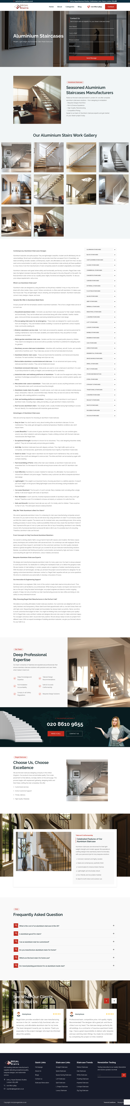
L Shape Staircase (62, 1086)
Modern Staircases (93, 337)
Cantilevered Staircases (95, 260)
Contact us (38, 1079)
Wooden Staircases (93, 410)
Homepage (39, 1067)
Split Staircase (60, 1083)
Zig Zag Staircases (93, 415)
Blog (79, 7)
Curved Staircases (93, 280)
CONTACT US (74, 733)
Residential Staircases (94, 353)
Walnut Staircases (93, 400)
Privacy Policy (122, 1102)
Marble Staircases (93, 332)
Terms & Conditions (109, 1102)
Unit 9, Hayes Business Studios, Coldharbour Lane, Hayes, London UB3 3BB (93, 1)
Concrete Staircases (94, 275)
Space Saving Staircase (63, 1075)
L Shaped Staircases (93, 317)
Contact (111, 7)
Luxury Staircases (93, 327)
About (59, 7)
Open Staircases (92, 348)
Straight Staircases (93, 384)
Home (51, 7)
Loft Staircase (60, 1079)
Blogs (37, 1075)
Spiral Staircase (61, 1071)
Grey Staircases (92, 301)
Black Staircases (92, 254)
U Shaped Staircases (93, 395)
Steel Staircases (92, 379)
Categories (70, 7)
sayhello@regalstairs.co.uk (24, 1)
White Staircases (92, 405)
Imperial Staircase (82, 1083)
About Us (38, 1071)
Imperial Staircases (93, 306)
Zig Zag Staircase (82, 1090)
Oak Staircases (92, 343)
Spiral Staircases (92, 363)
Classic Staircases (93, 265)
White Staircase (82, 1075)
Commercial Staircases (94, 270)
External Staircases (93, 286)
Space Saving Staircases (94, 358)
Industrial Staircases (94, 311)
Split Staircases (92, 369)
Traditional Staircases (94, 389)
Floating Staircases (93, 291)
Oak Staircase (81, 1071)
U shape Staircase (82, 1086)
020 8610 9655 (96, 7)
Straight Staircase (61, 1067)
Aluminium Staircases (94, 249)
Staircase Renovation (94, 374)
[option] (65, 859)
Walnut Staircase (82, 1067)
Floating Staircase (83, 1079)
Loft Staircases (92, 322)
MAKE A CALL (56, 733)
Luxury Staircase (61, 1090)
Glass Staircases (92, 296)
